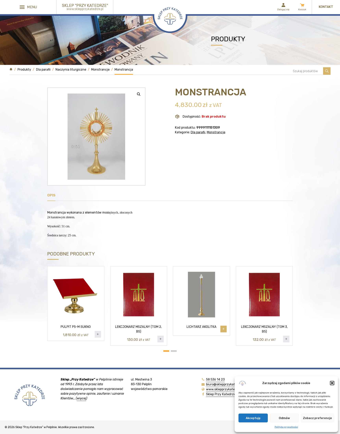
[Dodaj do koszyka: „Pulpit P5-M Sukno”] (98, 334)
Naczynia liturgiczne (70, 69)
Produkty (24, 69)
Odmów (284, 418)
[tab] (51, 196)
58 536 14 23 (215, 379)
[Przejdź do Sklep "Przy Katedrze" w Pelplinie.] (11, 71)
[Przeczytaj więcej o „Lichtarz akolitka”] (223, 329)
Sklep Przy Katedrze (221, 394)
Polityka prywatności (286, 427)
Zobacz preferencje (317, 418)
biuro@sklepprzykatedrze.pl (226, 384)
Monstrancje (100, 69)
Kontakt (326, 7)
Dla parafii (43, 69)
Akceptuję (253, 418)
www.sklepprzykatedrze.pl (225, 389)
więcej (81, 398)
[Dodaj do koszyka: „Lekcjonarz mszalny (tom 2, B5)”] (160, 339)
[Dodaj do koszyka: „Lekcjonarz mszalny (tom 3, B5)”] (286, 339)
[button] (332, 383)
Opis (51, 195)
